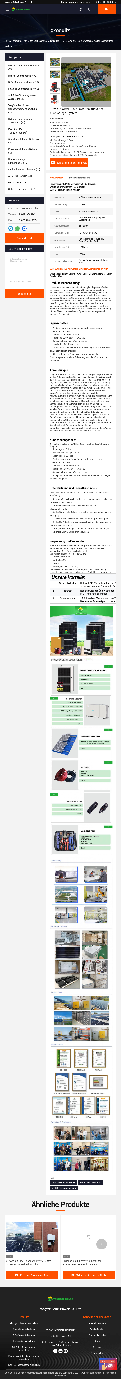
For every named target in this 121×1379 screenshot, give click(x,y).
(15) (23, 141)
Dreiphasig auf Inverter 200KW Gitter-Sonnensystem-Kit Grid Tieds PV (26, 1263)
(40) (20, 121)
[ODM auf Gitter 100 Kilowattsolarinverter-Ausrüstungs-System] (86, 82)
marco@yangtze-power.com (76, 2)
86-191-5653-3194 (107, 2)
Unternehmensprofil (97, 1323)
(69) (24, 67)
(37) (21, 189)
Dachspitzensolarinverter (63, 1182)
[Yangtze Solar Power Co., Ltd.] (20, 9)
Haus (7, 41)
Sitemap (97, 1347)
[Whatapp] (17, 228)
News (97, 1341)
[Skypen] (11, 228)
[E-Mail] (24, 228)
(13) (22, 97)
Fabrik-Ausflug (97, 1329)
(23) (23, 75)
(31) (17, 182)
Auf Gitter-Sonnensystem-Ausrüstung (41, 41)
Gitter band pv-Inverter (90, 1182)
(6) (18, 161)
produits (17, 41)
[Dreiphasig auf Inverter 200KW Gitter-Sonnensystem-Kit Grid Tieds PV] (32, 1237)
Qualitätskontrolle (97, 1335)
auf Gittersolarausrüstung (64, 1188)
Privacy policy (97, 1353)
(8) (17, 131)
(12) (23, 88)
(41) (20, 176)
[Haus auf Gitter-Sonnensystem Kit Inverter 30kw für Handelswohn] (89, 1237)
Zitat (107, 9)
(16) (23, 82)
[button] (55, 103)
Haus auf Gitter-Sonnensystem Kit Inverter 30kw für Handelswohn (88, 1263)
